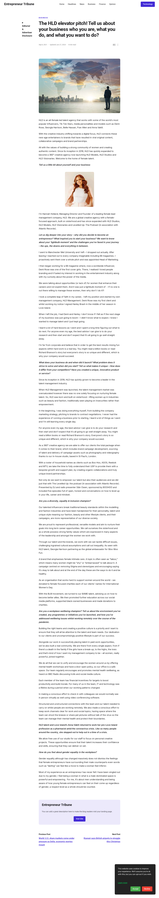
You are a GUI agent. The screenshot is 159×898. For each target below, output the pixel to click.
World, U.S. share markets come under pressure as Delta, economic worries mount (56, 841)
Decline (147, 889)
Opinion (112, 4)
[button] (117, 44)
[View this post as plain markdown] (114, 44)
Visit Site (79, 819)
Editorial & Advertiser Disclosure (27, 31)
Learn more (122, 883)
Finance (102, 4)
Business (91, 4)
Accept (135, 889)
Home (61, 4)
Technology (148, 4)
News (82, 4)
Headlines (72, 4)
